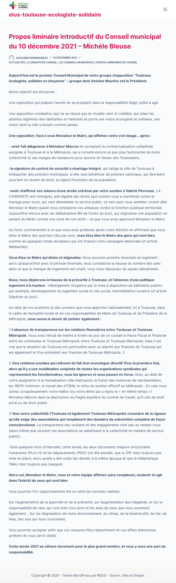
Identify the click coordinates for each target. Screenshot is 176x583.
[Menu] (165, 9)
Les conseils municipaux (76, 62)
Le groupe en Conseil (42, 62)
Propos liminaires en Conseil (116, 62)
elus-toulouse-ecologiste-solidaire (55, 14)
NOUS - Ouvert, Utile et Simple (120, 575)
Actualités (17, 62)
